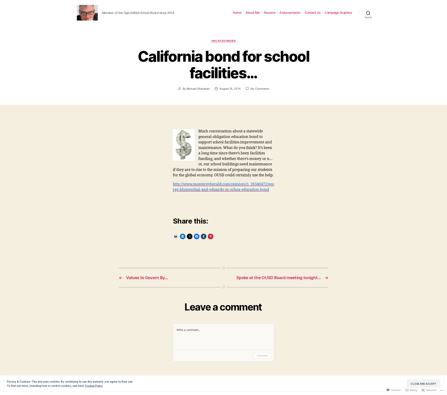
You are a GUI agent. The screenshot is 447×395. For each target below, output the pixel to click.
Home (237, 12)
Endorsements (290, 12)
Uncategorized (223, 41)
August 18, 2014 (229, 88)
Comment (262, 355)
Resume (269, 12)
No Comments (260, 88)
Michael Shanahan (198, 88)
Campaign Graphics (338, 12)
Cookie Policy (94, 386)
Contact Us (312, 12)
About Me (252, 12)
